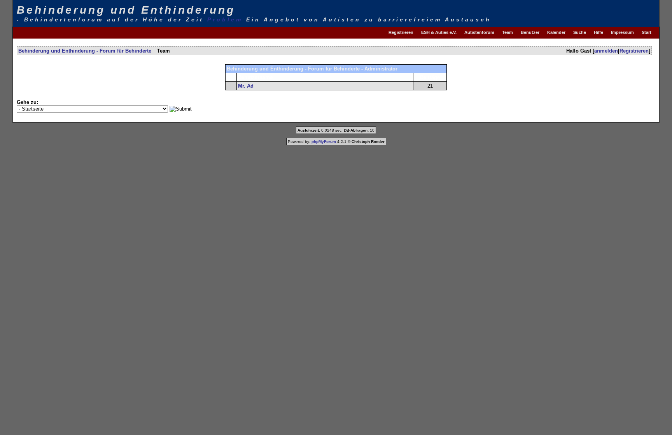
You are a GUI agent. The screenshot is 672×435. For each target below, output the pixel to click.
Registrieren (400, 32)
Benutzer (530, 32)
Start (646, 32)
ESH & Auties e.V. (439, 32)
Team (507, 32)
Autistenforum (479, 32)
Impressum (622, 32)
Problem (225, 19)
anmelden (606, 51)
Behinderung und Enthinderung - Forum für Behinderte (84, 51)
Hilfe (598, 32)
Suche (579, 32)
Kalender (556, 32)
